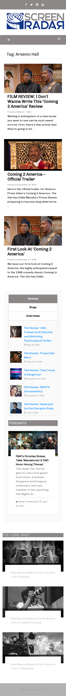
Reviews (33, 298)
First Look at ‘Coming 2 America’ (29, 251)
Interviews (33, 315)
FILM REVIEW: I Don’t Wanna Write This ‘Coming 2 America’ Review (32, 101)
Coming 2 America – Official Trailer (26, 177)
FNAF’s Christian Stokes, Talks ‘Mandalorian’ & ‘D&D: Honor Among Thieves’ (32, 460)
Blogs (33, 307)
